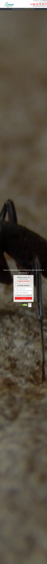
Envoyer (23, 298)
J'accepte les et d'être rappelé (24, 295)
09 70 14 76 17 (39, 4)
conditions (23, 295)
